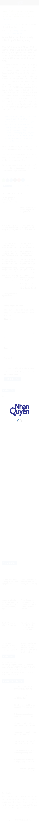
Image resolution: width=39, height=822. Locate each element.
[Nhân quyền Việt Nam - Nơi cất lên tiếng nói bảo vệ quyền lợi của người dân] (19, 409)
